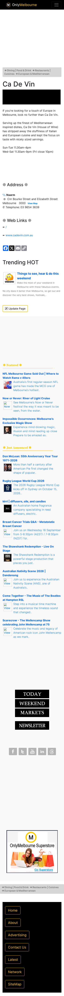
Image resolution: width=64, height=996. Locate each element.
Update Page (16, 308)
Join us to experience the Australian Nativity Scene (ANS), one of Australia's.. (36, 583)
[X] (22, 750)
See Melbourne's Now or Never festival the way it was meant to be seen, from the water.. (36, 406)
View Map (33, 203)
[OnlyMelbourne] (8, 5)
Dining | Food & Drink (19, 70)
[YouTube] (32, 750)
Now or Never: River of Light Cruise (26, 398)
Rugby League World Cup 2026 (23, 481)
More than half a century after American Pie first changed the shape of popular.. (33, 468)
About (13, 923)
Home (13, 910)
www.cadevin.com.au (19, 235)
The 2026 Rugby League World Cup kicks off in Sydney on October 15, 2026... (36, 489)
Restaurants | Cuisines (45, 887)
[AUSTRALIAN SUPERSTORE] (32, 851)
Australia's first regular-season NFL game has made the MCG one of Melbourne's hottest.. (35, 386)
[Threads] (51, 750)
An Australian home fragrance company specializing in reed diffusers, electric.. (32, 509)
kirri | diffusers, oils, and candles (24, 501)
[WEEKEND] (32, 712)
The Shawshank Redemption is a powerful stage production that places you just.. (34, 559)
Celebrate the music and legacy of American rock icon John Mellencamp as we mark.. (37, 632)
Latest (13, 960)
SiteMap (14, 984)
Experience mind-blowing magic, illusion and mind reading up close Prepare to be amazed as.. (35, 431)
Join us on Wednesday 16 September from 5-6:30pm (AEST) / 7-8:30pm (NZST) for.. (37, 534)
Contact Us (17, 947)
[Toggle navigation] (56, 4)
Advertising (17, 935)
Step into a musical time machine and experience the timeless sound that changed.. (35, 608)
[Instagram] (41, 750)
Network (15, 972)
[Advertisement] (32, 39)
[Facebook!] (12, 750)
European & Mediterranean (33, 73)
